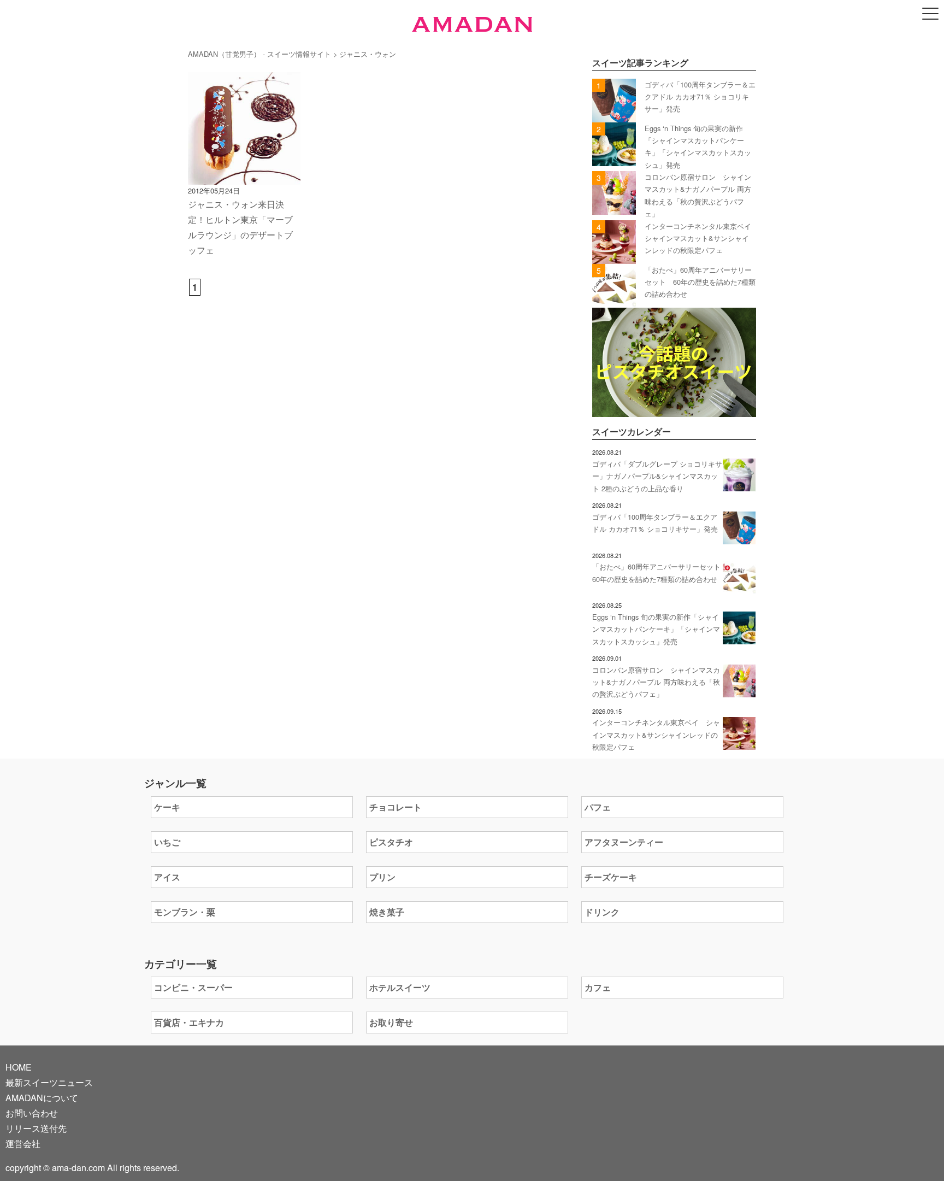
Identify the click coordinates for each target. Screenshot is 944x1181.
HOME (18, 1067)
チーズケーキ (611, 877)
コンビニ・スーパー (193, 987)
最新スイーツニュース (49, 1082)
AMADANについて (41, 1097)
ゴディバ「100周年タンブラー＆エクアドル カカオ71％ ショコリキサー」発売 (700, 96)
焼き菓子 (386, 912)
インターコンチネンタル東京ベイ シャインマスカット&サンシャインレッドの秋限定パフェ (701, 238)
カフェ (598, 987)
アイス (167, 877)
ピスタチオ (391, 842)
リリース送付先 (36, 1128)
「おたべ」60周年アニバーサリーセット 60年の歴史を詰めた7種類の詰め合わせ (700, 282)
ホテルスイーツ (399, 987)
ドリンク (602, 912)
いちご (167, 842)
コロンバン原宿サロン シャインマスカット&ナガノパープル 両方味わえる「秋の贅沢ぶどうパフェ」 (656, 682)
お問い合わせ (31, 1113)
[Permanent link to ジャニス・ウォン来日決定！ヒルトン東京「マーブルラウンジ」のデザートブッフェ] (244, 177)
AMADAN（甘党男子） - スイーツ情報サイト (259, 54)
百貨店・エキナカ (189, 1022)
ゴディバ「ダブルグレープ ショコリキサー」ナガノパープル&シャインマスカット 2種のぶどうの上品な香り (657, 476)
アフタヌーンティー (624, 842)
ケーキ (167, 807)
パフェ (598, 807)
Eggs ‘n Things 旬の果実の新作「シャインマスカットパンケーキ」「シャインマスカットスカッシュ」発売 (656, 629)
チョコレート (395, 807)
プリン (382, 877)
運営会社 (22, 1143)
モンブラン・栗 (184, 912)
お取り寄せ (391, 1022)
